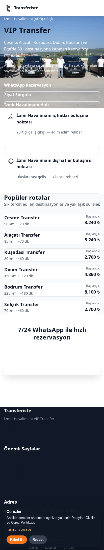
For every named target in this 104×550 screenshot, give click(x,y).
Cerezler (25, 530)
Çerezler (70, 547)
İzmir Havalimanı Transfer (26, 464)
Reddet (38, 539)
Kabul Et (16, 539)
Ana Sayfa (12, 456)
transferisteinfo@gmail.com (27, 434)
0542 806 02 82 (52, 387)
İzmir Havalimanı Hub (26, 104)
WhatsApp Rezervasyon (27, 85)
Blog (8, 487)
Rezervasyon (14, 472)
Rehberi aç (23, 141)
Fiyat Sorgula (17, 94)
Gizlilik (33, 547)
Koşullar (50, 547)
